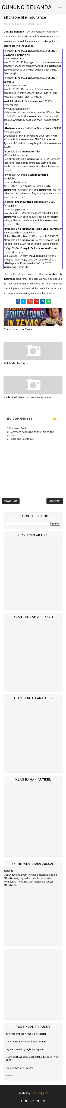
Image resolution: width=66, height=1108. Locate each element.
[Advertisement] (33, 574)
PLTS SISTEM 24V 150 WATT (20, 1067)
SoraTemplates (39, 1093)
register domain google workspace (25, 1049)
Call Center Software (16, 363)
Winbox (9, 871)
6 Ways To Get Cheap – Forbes (30, 248)
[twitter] (26, 1101)
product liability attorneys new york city (27, 397)
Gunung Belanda (27, 7)
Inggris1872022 (34, 24)
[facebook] (21, 1101)
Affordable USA (22, 151)
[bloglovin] (38, 1101)
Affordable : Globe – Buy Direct (33, 228)
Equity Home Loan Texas (18, 329)
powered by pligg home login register (26, 1033)
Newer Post (10, 500)
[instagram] (44, 1101)
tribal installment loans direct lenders (26, 1041)
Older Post (55, 500)
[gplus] (32, 1101)
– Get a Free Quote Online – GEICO (32, 128)
